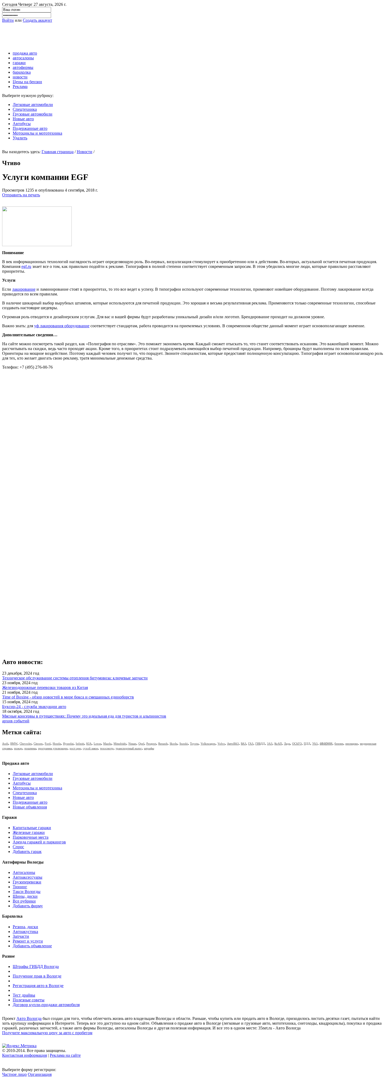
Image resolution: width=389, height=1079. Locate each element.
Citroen (38, 743)
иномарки (351, 743)
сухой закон (90, 748)
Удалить (20, 138)
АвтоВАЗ (233, 743)
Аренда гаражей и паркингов (39, 842)
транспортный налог (129, 748)
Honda (57, 743)
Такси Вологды (26, 891)
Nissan (132, 743)
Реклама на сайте (65, 1055)
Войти (8, 20)
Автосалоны (24, 872)
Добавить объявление (32, 946)
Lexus (97, 743)
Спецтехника (25, 109)
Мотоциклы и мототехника (37, 133)
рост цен (75, 748)
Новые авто (23, 119)
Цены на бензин (27, 81)
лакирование (23, 289)
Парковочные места (30, 837)
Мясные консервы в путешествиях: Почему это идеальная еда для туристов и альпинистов (84, 716)
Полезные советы (28, 1000)
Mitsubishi (120, 743)
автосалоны (23, 58)
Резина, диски (25, 927)
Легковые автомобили (33, 104)
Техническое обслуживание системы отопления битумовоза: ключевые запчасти (75, 678)
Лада (287, 743)
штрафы (149, 748)
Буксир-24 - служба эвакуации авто (34, 706)
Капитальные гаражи (32, 827)
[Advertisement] (98, 35)
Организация (40, 1074)
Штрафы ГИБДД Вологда (36, 966)
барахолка (22, 72)
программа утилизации (52, 748)
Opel (141, 743)
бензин (338, 743)
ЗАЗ (269, 743)
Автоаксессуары (27, 877)
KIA (89, 743)
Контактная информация (24, 1055)
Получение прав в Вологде (37, 976)
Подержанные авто (30, 128)
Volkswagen (208, 743)
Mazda (107, 743)
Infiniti (80, 743)
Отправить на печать (21, 195)
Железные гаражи (29, 832)
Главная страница (58, 151)
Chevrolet (25, 743)
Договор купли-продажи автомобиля (46, 1004)
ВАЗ (243, 743)
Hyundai (68, 743)
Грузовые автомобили (32, 114)
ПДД (307, 743)
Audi (5, 743)
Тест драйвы (24, 995)
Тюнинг (20, 887)
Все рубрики (24, 901)
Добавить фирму (28, 906)
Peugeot (151, 743)
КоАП (278, 743)
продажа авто (25, 53)
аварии (326, 743)
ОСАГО (297, 743)
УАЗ (315, 743)
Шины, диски (25, 896)
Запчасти (21, 936)
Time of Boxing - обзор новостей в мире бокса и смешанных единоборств (68, 697)
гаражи (19, 62)
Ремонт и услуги (28, 941)
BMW (13, 743)
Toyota (194, 743)
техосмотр (107, 748)
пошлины (30, 748)
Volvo (221, 743)
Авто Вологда (29, 1018)
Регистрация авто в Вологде (38, 985)
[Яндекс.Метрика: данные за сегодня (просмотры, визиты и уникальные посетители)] (19, 1045)
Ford (48, 743)
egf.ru (26, 266)
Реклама (20, 86)
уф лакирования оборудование (61, 326)
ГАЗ (250, 743)
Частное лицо (14, 1074)
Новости (84, 151)
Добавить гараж (27, 851)
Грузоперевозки (27, 882)
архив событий (15, 721)
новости (20, 77)
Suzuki (183, 743)
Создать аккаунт (37, 20)
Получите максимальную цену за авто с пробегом (47, 1033)
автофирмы (23, 67)
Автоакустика (25, 931)
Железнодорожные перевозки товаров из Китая (45, 687)
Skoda (173, 743)
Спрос (18, 846)
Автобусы (22, 123)
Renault (163, 743)
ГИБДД (260, 743)
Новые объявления (30, 807)
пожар (18, 748)
